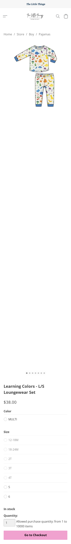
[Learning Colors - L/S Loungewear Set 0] (35, 76)
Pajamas (44, 34)
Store (20, 34)
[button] (35, 16)
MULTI (12, 419)
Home (8, 34)
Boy (31, 34)
